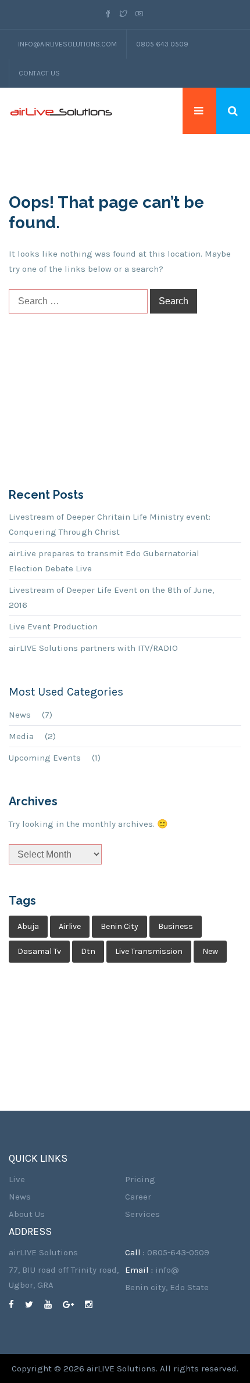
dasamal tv (39, 951)
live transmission (149, 951)
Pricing (140, 1179)
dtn (88, 951)
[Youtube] (139, 14)
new (210, 951)
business (175, 926)
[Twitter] (123, 14)
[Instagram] (93, 1304)
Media (21, 736)
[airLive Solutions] (61, 111)
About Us (27, 1214)
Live (17, 1179)
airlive (70, 926)
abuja (28, 926)
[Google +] (73, 1304)
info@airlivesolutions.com (67, 44)
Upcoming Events (45, 757)
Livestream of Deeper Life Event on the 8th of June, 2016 (111, 597)
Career (138, 1196)
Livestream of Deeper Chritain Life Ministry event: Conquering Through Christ (109, 524)
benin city (119, 926)
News (20, 714)
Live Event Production (53, 626)
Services (142, 1214)
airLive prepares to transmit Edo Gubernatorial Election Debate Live (104, 561)
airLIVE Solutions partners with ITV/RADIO (93, 648)
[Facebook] (109, 14)
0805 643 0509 (162, 44)
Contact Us (39, 73)
